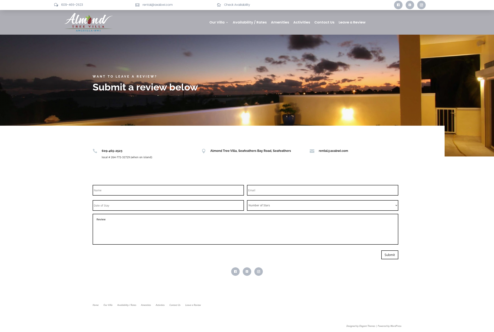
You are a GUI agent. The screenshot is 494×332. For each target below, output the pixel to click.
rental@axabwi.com (158, 5)
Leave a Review (352, 23)
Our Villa (217, 23)
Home (96, 305)
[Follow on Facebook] (398, 5)
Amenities (280, 23)
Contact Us (324, 23)
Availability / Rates (250, 23)
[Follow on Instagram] (421, 5)
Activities (301, 23)
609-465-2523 (72, 5)
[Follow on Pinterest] (410, 5)
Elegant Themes (367, 326)
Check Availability (237, 5)
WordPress (395, 326)
